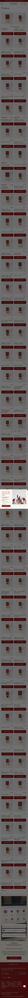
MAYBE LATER (6, 507)
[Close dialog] (27, 489)
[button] (24, 986)
